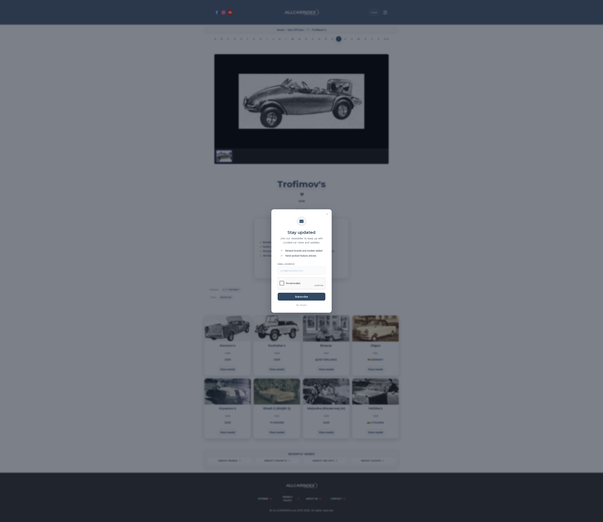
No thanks (301, 305)
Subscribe (301, 296)
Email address (286, 264)
